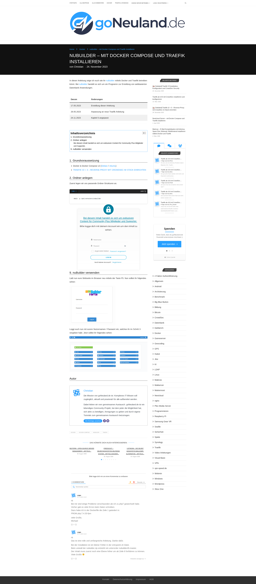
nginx (157, 401)
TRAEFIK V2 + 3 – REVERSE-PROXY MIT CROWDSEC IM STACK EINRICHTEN (109, 170)
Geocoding (159, 343)
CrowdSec (159, 317)
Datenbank (159, 323)
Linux (157, 375)
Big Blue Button (161, 302)
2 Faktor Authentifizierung (166, 276)
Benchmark (160, 297)
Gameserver (160, 338)
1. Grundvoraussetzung (81, 137)
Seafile (158, 427)
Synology (159, 442)
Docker (109, 3)
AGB (151, 579)
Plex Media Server (163, 406)
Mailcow (158, 380)
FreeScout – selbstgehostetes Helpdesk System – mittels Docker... (108, 451)
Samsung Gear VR (163, 421)
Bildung (158, 307)
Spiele (157, 437)
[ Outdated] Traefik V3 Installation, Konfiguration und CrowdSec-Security (165, 87)
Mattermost (160, 390)
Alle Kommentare (98, 3)
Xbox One (159, 489)
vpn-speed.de (161, 468)
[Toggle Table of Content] (143, 133)
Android (158, 286)
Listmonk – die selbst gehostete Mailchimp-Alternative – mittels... (135, 451)
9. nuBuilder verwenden (81, 149)
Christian (78, 66)
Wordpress (159, 484)
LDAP (157, 369)
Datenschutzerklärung (122, 579)
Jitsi (156, 359)
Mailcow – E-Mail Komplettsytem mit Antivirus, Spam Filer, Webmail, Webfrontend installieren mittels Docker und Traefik (168, 131)
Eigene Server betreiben (140, 3)
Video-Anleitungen (163, 453)
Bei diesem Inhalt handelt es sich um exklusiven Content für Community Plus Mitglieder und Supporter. (108, 144)
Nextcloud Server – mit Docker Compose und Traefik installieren (168, 120)
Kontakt (105, 579)
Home (72, 49)
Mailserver (159, 385)
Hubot (157, 354)
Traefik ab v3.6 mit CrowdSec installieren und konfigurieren (168, 98)
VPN (157, 463)
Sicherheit (159, 432)
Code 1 (74, 191)
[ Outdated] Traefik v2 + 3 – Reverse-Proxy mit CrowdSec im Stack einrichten (168, 109)
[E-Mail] (107, 420)
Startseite (73, 3)
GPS (157, 349)
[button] (72, 453)
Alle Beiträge (84, 3)
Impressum (141, 579)
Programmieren (161, 411)
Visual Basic (160, 458)
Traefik (105, 432)
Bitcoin (157, 312)
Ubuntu (112, 166)
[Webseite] (104, 420)
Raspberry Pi (160, 416)
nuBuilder (110, 80)
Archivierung (160, 292)
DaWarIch (159, 328)
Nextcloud (159, 395)
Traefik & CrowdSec (122, 3)
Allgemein (159, 281)
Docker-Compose (84, 432)
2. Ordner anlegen (79, 140)
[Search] (185, 3)
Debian (104, 166)
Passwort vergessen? (118, 251)
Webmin (158, 473)
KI (155, 364)
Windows (159, 479)
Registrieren (116, 262)
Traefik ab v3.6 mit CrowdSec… (171, 159)
